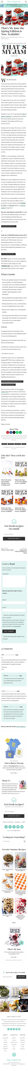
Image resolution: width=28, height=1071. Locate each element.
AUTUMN (3, 205)
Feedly (23, 822)
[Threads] (18, 826)
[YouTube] (22, 826)
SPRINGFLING (6, 266)
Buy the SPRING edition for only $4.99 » (12, 381)
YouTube (22, 1044)
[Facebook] (6, 826)
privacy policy (17, 626)
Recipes (7, 25)
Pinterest (23, 1042)
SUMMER (23, 203)
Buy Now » (14, 957)
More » (9, 922)
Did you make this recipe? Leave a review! (12, 592)
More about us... (15, 793)
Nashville (5, 1042)
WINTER (11, 205)
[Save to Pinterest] (7, 432)
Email (4, 607)
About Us (14, 1038)
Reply (20, 675)
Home (3, 25)
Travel (5, 1040)
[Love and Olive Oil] (14, 1060)
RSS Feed (11, 822)
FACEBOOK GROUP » (15, 830)
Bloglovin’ (22, 1049)
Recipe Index (5, 1038)
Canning (12, 25)
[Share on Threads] (14, 432)
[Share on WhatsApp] (17, 432)
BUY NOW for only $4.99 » (9, 226)
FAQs (14, 1046)
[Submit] (24, 841)
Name (4, 600)
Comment (5, 574)
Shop (5, 1051)
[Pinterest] (10, 826)
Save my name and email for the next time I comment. (13, 620)
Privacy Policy (14, 1065)
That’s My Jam (14, 1042)
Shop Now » (14, 773)
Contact (14, 1040)
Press (14, 1049)
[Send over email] (20, 432)
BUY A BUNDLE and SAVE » (8, 254)
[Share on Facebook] (10, 432)
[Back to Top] (14, 1055)
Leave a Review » (21, 726)
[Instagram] (14, 826)
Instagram (22, 1040)
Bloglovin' (17, 822)
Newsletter (22, 1038)
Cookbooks (14, 1044)
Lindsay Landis (5, 38)
